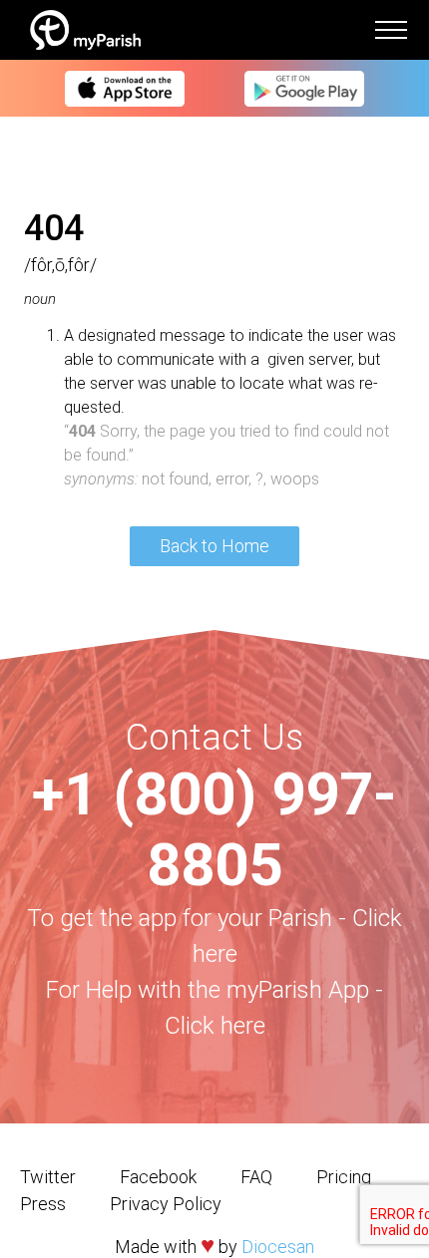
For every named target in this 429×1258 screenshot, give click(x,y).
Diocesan (277, 1246)
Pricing (343, 1176)
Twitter (48, 1176)
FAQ (256, 1176)
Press (43, 1203)
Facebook (158, 1176)
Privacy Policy (165, 1203)
